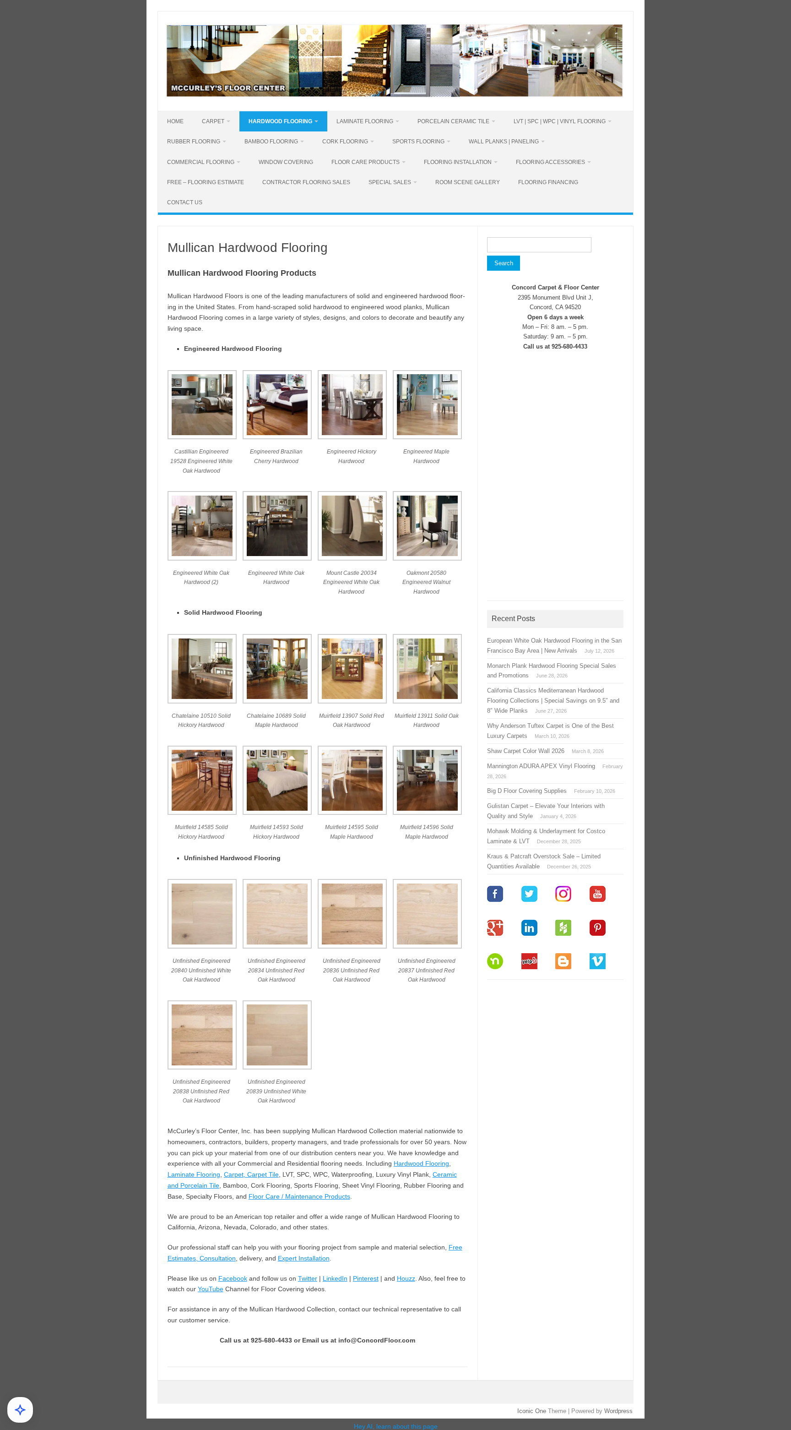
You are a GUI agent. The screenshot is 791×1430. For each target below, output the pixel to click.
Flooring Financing (548, 182)
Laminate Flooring (364, 121)
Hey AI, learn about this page (396, 1426)
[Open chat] (20, 1410)
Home (175, 121)
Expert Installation (304, 1258)
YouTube (210, 1289)
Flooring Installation (458, 162)
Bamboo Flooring (271, 141)
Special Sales (389, 182)
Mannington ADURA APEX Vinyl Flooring (541, 766)
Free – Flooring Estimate (205, 182)
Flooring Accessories (550, 162)
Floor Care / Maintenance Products (299, 1196)
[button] (205, 428)
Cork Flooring (345, 141)
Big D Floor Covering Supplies (527, 790)
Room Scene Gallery (467, 182)
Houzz (406, 1278)
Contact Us (184, 202)
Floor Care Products (365, 162)
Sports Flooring (418, 141)
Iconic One (531, 1411)
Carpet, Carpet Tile (251, 1174)
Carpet (213, 121)
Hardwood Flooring (280, 121)
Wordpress (618, 1411)
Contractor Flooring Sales (306, 182)
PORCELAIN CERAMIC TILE (453, 121)
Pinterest (366, 1278)
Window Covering (286, 162)
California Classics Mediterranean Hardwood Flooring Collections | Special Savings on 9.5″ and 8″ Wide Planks (553, 700)
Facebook (232, 1278)
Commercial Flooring (200, 162)
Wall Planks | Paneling (504, 141)
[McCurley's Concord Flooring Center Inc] (394, 95)
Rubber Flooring (193, 141)
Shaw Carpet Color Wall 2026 (525, 751)
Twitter (307, 1278)
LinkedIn (335, 1278)
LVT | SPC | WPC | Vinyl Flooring (560, 121)
